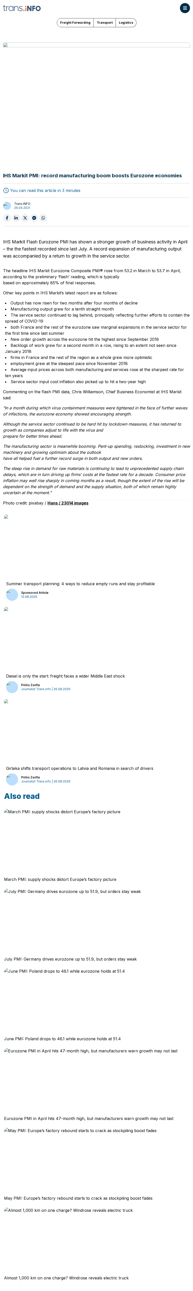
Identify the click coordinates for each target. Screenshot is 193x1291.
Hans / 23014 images (67, 503)
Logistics (126, 22)
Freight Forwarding (75, 22)
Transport (105, 22)
